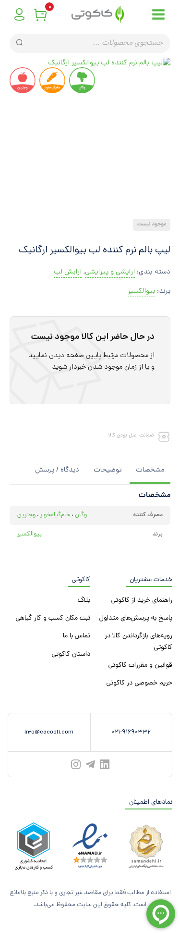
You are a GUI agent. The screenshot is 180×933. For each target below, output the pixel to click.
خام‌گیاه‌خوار (55, 515)
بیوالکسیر (141, 291)
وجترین (26, 515)
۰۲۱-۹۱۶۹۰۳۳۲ (131, 732)
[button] (93, 210)
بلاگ (84, 601)
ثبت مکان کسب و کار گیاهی (52, 618)
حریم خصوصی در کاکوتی (139, 683)
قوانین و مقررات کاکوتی (140, 665)
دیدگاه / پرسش (57, 470)
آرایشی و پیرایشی (110, 272)
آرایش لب (68, 272)
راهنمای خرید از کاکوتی (141, 601)
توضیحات (107, 470)
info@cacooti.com (48, 732)
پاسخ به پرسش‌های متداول (135, 618)
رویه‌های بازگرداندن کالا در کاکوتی (138, 641)
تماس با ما (76, 636)
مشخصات (150, 470)
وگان (81, 515)
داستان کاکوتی (70, 654)
